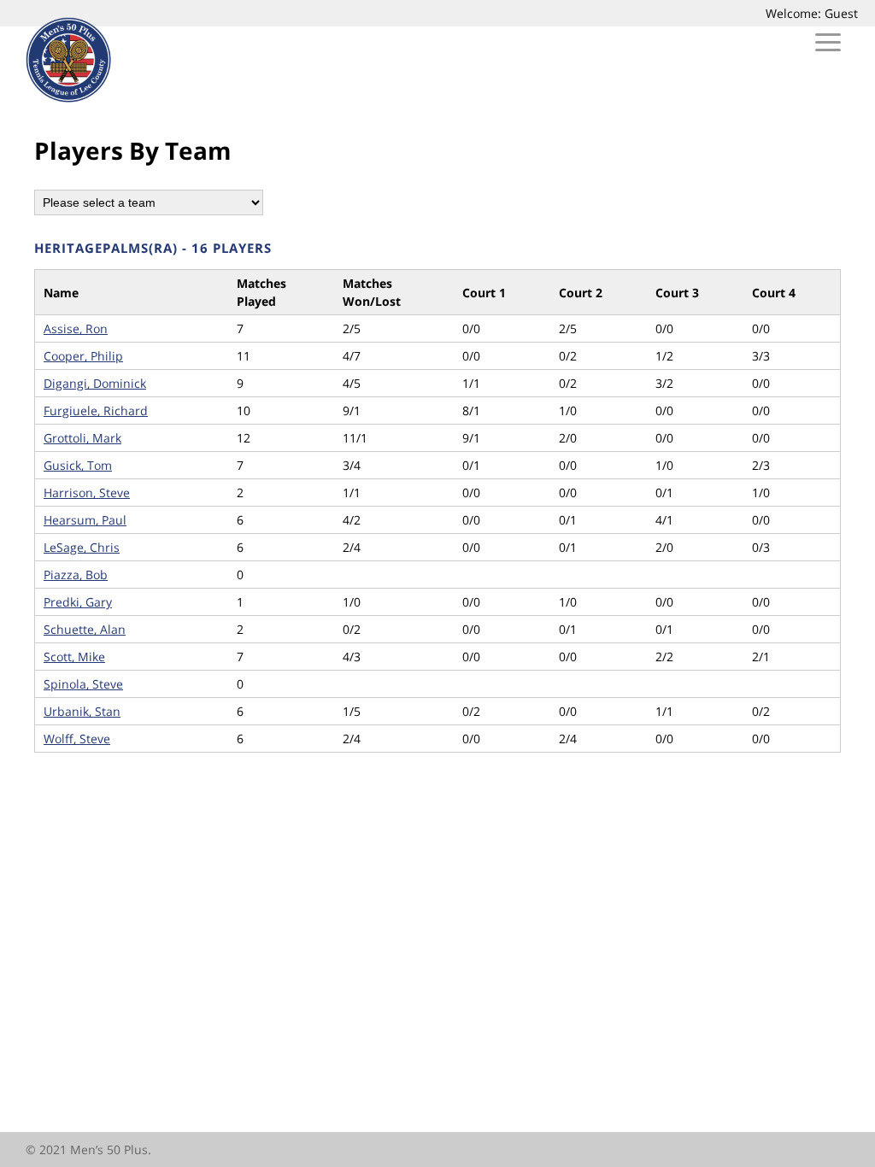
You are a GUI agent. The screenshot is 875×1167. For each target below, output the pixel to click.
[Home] (68, 98)
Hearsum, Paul (85, 520)
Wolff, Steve (77, 738)
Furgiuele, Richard (96, 410)
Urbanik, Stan (82, 711)
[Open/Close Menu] (828, 45)
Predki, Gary (78, 602)
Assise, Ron (76, 328)
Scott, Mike (74, 656)
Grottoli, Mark (82, 438)
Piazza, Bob (76, 574)
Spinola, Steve (83, 684)
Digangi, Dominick (95, 383)
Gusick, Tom (78, 465)
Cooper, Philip (83, 356)
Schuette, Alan (85, 629)
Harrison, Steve (87, 492)
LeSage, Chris (82, 547)
